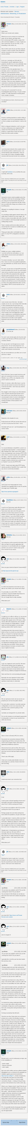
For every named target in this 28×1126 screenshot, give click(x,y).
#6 (6, 245)
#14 (10, 537)
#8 (12, 331)
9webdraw (10, 172)
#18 (26, 657)
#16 (8, 581)
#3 (6, 143)
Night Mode (22, 1122)
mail (26, 359)
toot (23, 359)
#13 (10, 502)
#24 (8, 881)
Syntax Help (6, 1122)
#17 (8, 610)
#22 (7, 790)
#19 (7, 692)
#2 (6, 112)
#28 (8, 1052)
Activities (12, 6)
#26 (7, 928)
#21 (7, 773)
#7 (6, 296)
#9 (26, 368)
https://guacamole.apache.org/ (10, 570)
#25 (7, 908)
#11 (7, 439)
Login (17, 6)
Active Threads (4, 6)
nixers (3, 2)
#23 (25, 851)
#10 (10, 412)
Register (22, 6)
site (20, 359)
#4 (25, 165)
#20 (8, 730)
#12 (7, 479)
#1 (7, 25)
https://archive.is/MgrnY (7, 1075)
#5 (7, 191)
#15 (7, 560)
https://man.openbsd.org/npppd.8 (9, 491)
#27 (8, 945)
